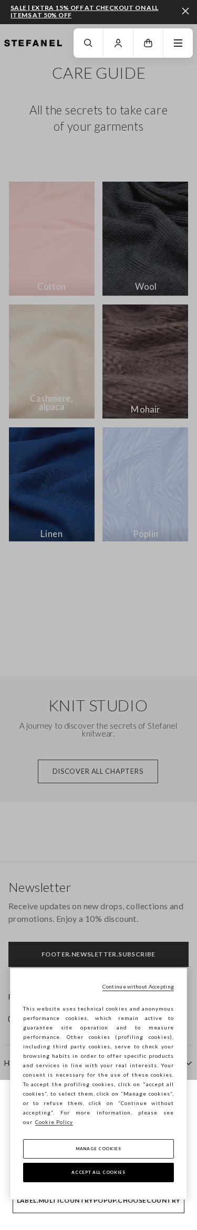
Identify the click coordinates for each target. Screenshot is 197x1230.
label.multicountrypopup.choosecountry (99, 1200)
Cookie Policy (54, 1122)
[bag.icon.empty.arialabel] (148, 43)
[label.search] (88, 43)
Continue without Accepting (138, 986)
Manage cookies (98, 1148)
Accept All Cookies (98, 1172)
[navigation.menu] (178, 43)
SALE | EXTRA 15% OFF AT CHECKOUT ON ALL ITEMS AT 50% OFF (85, 11)
